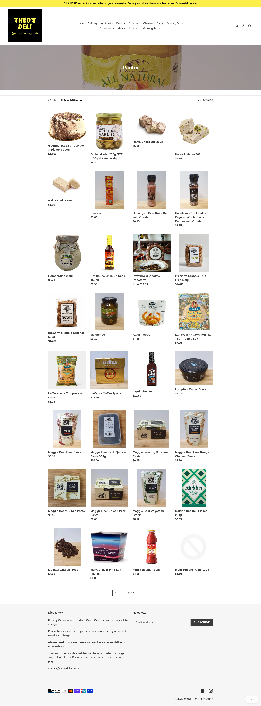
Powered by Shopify (203, 698)
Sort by (52, 100)
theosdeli (188, 698)
